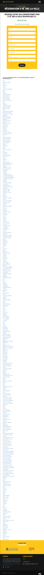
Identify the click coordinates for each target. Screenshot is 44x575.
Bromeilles (5, 152)
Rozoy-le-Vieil (5, 430)
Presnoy (4, 418)
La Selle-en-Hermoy (7, 484)
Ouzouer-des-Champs (7, 399)
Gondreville (5, 284)
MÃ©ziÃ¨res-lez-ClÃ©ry (7, 348)
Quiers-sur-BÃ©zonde (7, 422)
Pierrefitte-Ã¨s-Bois (7, 411)
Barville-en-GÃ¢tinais (7, 105)
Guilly (4, 291)
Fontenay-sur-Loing (7, 270)
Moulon (4, 367)
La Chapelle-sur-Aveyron (8, 178)
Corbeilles (5, 213)
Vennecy (4, 518)
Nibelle (4, 379)
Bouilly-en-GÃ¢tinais (7, 138)
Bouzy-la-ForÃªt (6, 142)
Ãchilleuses (5, 248)
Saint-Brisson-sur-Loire (7, 439)
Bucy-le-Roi (5, 153)
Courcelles (5, 224)
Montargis (5, 352)
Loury (4, 324)
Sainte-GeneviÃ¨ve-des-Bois (8, 476)
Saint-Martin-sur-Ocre (7, 465)
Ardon (4, 86)
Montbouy (5, 355)
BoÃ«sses (5, 122)
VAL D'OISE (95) (5, 565)
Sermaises (5, 489)
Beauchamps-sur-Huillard (8, 114)
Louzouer (5, 326)
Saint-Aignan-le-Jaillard (7, 434)
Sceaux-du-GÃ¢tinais (7, 481)
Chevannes (5, 196)
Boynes (4, 144)
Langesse (5, 313)
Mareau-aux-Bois (6, 334)
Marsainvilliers (6, 338)
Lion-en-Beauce (6, 317)
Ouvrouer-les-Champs (7, 397)
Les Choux (5, 203)
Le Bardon (5, 104)
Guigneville (5, 290)
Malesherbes (5, 328)
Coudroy (4, 218)
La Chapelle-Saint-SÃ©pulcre (8, 177)
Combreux (5, 210)
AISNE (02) (10, 565)
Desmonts (5, 240)
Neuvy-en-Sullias (6, 377)
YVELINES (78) (14, 562)
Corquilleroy (5, 214)
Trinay (4, 514)
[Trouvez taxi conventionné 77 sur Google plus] (8, 567)
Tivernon (4, 507)
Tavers (4, 499)
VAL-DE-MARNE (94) (17, 563)
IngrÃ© (4, 298)
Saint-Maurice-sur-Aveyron (8, 466)
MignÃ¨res (5, 349)
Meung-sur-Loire (6, 345)
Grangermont (5, 286)
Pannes (4, 405)
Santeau (4, 478)
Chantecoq (5, 173)
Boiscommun (5, 125)
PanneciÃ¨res (5, 404)
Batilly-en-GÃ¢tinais (7, 107)
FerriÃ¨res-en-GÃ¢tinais (7, 266)
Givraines (4, 283)
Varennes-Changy (6, 517)
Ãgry (4, 250)
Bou (3, 136)
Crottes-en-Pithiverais (7, 232)
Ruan (4, 432)
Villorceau (5, 534)
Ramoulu (4, 423)
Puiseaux (4, 421)
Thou (4, 505)
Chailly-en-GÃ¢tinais (7, 165)
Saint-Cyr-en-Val (6, 440)
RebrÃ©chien (5, 425)
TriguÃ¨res (5, 513)
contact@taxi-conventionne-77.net (31, 563)
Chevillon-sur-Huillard (7, 198)
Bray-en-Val (5, 145)
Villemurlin (5, 528)
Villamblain (5, 524)
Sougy (4, 494)
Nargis (4, 371)
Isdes (4, 301)
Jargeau (4, 302)
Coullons (4, 220)
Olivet (4, 385)
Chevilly (4, 199)
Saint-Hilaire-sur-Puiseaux (8, 454)
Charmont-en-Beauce (7, 182)
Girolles (4, 282)
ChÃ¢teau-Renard (6, 185)
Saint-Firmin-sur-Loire (7, 445)
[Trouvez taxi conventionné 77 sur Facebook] (6, 567)
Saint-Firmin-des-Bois (7, 444)
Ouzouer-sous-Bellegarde (8, 400)
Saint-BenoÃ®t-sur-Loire (8, 437)
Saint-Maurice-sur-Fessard (8, 467)
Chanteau (5, 171)
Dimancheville (5, 242)
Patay (4, 407)
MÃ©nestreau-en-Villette (8, 341)
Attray (4, 91)
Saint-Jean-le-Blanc (6, 458)
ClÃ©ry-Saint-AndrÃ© (7, 206)
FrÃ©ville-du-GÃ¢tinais (7, 273)
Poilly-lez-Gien (5, 415)
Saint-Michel (5, 469)
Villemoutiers (5, 527)
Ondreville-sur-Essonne (7, 386)
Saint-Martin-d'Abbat (7, 463)
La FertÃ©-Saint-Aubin (7, 268)
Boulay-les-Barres (6, 140)
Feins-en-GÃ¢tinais (6, 264)
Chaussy (4, 193)
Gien (4, 280)
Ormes (4, 389)
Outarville (5, 396)
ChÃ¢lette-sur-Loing (7, 167)
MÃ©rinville (5, 342)
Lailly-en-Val (5, 312)
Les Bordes (5, 134)
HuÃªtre (4, 294)
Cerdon (4, 160)
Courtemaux (5, 226)
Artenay (4, 87)
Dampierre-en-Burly (7, 237)
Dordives (4, 244)
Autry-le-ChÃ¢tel (6, 98)
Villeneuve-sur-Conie (7, 529)
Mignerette (5, 350)
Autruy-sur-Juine (6, 97)
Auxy (4, 101)
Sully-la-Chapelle (6, 495)
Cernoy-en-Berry (6, 162)
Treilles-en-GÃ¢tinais (7, 511)
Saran (4, 480)
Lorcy (4, 321)
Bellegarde (5, 119)
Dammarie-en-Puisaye (7, 235)
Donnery (4, 243)
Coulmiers (5, 221)
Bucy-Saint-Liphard (6, 155)
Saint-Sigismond (6, 474)
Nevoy (4, 378)
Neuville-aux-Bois (6, 374)
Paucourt (4, 408)
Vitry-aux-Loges (6, 536)
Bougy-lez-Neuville (6, 137)
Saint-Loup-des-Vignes (7, 461)
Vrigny (4, 538)
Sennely (4, 488)
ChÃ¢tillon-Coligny (6, 189)
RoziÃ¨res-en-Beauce (7, 429)
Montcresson (5, 357)
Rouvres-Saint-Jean (6, 427)
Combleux (5, 209)
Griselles (4, 288)
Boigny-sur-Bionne (6, 123)
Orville (4, 392)
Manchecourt (5, 330)
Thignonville (5, 500)
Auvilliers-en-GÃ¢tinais (7, 100)
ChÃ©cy (4, 195)
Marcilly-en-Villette (6, 331)
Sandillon (4, 477)
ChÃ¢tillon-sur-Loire (7, 192)
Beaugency (5, 115)
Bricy (4, 151)
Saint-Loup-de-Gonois (7, 459)
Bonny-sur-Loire (6, 131)
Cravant (4, 231)
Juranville (4, 306)
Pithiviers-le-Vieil (6, 414)
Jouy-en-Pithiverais (6, 304)
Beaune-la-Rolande (6, 118)
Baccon (4, 103)
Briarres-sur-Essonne (7, 149)
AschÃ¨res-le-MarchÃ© (7, 89)
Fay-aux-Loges (6, 262)
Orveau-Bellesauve (6, 390)
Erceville (4, 254)
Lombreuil (5, 320)
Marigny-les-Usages (7, 337)
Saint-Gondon (5, 450)
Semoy (4, 487)
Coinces (4, 207)
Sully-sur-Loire (6, 496)
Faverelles (5, 261)
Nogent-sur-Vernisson (7, 381)
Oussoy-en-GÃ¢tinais (7, 394)
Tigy (3, 506)
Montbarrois (5, 353)
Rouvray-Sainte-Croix (7, 426)
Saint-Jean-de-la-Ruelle (7, 456)
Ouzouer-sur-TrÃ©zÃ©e (8, 403)
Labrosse (4, 309)
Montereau (5, 359)
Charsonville (5, 184)
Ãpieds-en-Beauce (6, 253)
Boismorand (5, 126)
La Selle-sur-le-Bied (7, 485)
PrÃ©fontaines (6, 416)
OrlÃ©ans (5, 388)
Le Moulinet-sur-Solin (7, 366)
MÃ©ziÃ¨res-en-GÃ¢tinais (8, 346)
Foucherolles (5, 272)
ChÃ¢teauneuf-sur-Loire (8, 187)
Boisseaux (5, 127)
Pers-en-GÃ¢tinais (6, 410)
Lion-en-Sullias (6, 319)
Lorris (4, 323)
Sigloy (4, 491)
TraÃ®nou (5, 510)
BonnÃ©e (5, 130)
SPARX (4, 572)
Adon (4, 80)
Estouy (4, 260)
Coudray (4, 217)
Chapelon (5, 180)
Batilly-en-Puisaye (6, 108)
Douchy (4, 246)
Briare (4, 148)
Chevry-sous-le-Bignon (7, 200)
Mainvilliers (5, 327)
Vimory (4, 535)
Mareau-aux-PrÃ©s (7, 335)
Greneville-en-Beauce (7, 287)
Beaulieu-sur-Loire (6, 116)
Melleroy (4, 339)
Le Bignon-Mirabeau (7, 120)
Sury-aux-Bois (5, 498)
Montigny (5, 360)
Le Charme (5, 181)
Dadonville (5, 233)
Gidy (3, 279)
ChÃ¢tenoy (5, 188)
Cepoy (4, 158)
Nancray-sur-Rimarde (7, 368)
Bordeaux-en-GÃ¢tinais (7, 133)
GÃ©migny (5, 276)
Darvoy (4, 239)
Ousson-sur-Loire (6, 393)
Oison (4, 383)
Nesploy (4, 372)
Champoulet (5, 170)
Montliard (5, 361)
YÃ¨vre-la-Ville (6, 539)
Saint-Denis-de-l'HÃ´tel (7, 441)
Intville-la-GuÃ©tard (7, 299)
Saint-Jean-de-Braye (7, 455)
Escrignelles (5, 258)
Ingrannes (5, 297)
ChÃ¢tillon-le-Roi (6, 191)
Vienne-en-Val (5, 521)
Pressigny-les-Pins (6, 419)
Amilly (4, 83)
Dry (3, 247)
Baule (4, 109)
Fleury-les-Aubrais (6, 269)
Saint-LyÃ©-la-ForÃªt (7, 462)
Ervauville (5, 255)
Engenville (5, 251)
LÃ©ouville (5, 315)
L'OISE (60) (9, 562)
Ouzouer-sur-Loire (6, 401)
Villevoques (5, 532)
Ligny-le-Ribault (6, 316)
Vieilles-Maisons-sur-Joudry (8, 520)
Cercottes (5, 159)
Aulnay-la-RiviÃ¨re (6, 96)
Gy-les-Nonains (6, 293)
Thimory (4, 502)
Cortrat (4, 215)
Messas (4, 344)
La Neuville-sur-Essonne (8, 375)
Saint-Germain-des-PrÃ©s (8, 448)
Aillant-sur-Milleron (7, 82)
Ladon (4, 310)
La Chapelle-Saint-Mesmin (8, 175)
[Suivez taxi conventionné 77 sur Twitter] (3, 567)
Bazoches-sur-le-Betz (7, 112)
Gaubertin (5, 275)
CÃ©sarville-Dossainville (8, 163)
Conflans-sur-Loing (7, 211)
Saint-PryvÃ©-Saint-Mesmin (8, 473)
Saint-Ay (4, 436)
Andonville (5, 85)
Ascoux (4, 90)
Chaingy (4, 166)
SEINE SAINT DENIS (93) (8, 563)
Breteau (4, 147)
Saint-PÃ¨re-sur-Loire (7, 472)
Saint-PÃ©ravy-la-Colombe (8, 470)
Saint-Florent (5, 447)
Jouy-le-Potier (5, 305)
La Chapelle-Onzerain (7, 174)
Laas (4, 308)
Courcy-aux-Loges (6, 225)
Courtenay (5, 229)
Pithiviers (4, 412)
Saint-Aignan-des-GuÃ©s (8, 433)
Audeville (4, 93)
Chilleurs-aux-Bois (6, 202)
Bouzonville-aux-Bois (7, 141)
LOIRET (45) (5, 562)
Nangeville (5, 370)
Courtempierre (6, 228)
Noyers (4, 382)
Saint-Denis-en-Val (6, 443)
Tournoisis (5, 509)
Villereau (4, 531)
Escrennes (5, 257)
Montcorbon (5, 356)
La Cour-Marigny (6, 222)
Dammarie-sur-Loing (7, 236)
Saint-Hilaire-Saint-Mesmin (8, 452)
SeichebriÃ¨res (6, 483)
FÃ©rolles (5, 265)
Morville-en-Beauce (7, 364)
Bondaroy (5, 129)
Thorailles (5, 503)
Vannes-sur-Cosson (7, 516)
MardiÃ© (4, 332)
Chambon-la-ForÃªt (6, 169)
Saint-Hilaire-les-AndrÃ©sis (8, 451)
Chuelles (4, 204)
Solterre (4, 492)
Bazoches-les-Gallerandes (8, 111)
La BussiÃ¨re (5, 156)
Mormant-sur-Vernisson (8, 363)
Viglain (4, 523)
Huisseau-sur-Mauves (7, 295)
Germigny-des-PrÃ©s (7, 277)
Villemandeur (5, 525)
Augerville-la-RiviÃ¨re (7, 94)
